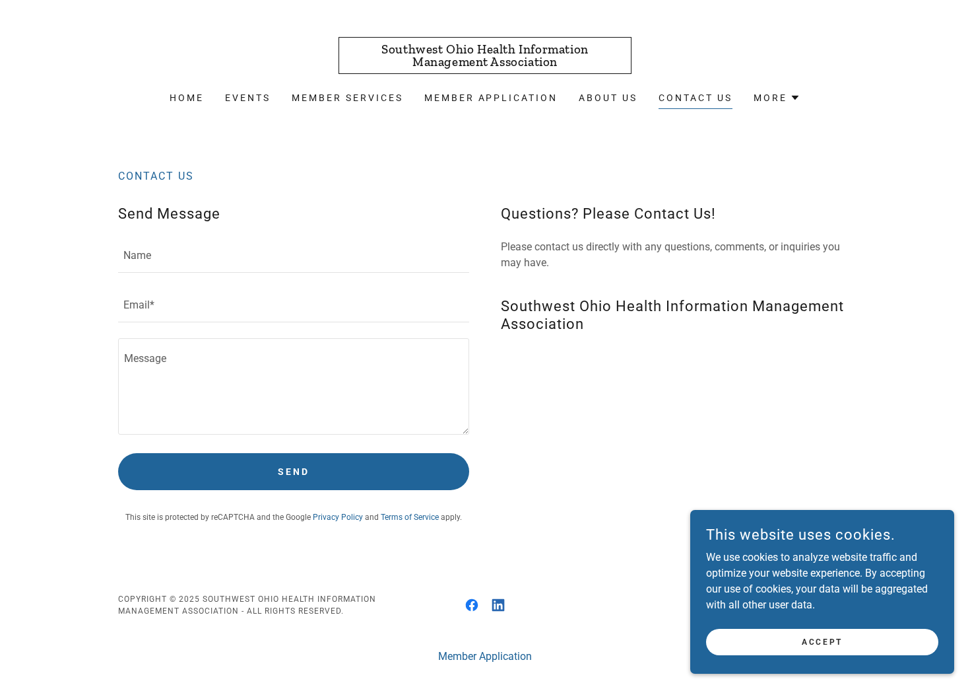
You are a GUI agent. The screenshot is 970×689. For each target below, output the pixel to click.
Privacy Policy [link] (338, 517)
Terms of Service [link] (410, 517)
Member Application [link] (491, 97)
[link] (485, 62)
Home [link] (187, 97)
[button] (777, 98)
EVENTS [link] (248, 97)
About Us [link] (608, 97)
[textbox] (293, 256)
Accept (822, 641)
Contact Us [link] (695, 97)
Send (293, 471)
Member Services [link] (347, 97)
